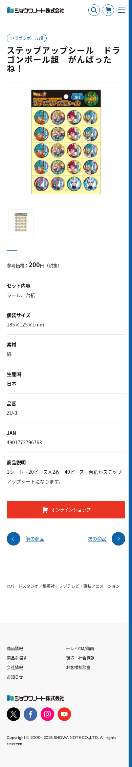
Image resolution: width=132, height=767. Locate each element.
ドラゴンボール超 (26, 38)
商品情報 (15, 648)
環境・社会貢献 (80, 658)
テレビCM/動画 (80, 648)
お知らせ (15, 677)
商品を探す (17, 658)
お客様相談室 (78, 667)
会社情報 (15, 667)
